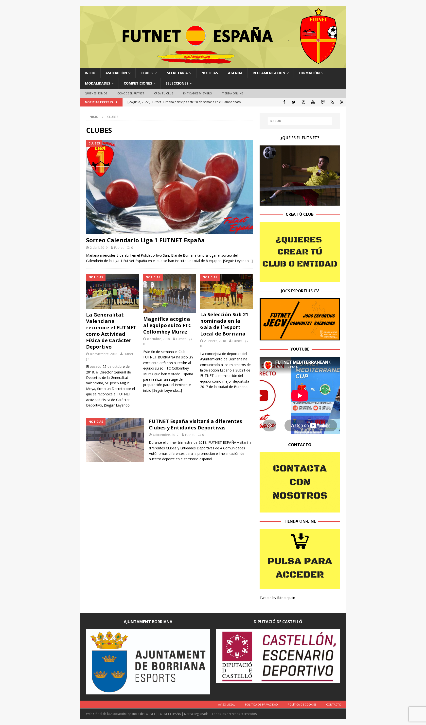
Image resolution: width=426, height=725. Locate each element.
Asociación (116, 73)
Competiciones (138, 83)
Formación (309, 73)
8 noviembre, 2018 (103, 354)
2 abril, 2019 (98, 247)
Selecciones (177, 83)
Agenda (235, 73)
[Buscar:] (300, 121)
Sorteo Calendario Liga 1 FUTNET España (145, 240)
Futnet (119, 247)
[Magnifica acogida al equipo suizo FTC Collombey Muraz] (169, 293)
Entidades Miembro (197, 93)
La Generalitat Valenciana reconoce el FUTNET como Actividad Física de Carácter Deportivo (111, 330)
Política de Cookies (302, 704)
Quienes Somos (96, 93)
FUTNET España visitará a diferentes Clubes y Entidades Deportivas (195, 424)
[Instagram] (303, 102)
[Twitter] (293, 102)
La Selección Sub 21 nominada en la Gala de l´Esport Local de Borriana (224, 324)
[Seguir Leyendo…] (238, 260)
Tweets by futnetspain (277, 597)
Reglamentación (269, 73)
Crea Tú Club (163, 93)
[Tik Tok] (341, 102)
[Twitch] (322, 102)
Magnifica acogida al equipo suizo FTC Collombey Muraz (167, 325)
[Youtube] (313, 102)
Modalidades (97, 83)
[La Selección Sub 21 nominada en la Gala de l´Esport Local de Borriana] (226, 291)
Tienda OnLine (232, 93)
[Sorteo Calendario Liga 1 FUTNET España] (169, 187)
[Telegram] (332, 102)
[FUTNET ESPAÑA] (213, 65)
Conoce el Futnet (130, 93)
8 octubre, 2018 (158, 338)
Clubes (147, 73)
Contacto (333, 704)
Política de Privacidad (261, 704)
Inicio (90, 73)
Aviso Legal (226, 704)
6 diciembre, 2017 (165, 434)
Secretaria (177, 73)
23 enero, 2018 (215, 340)
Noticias (209, 73)
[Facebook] (284, 102)
